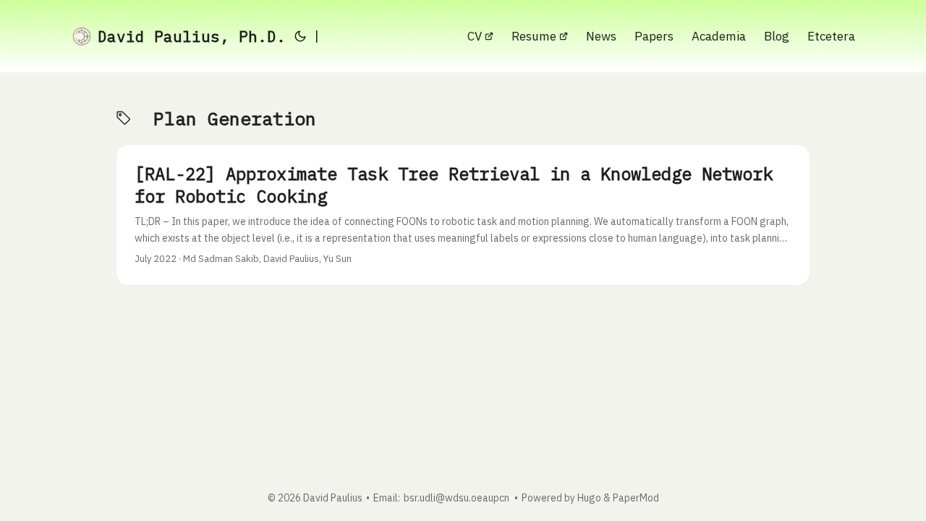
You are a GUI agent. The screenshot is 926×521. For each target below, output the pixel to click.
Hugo (589, 497)
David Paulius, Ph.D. (192, 36)
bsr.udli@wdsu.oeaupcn (456, 497)
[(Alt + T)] (300, 36)
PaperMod (636, 497)
